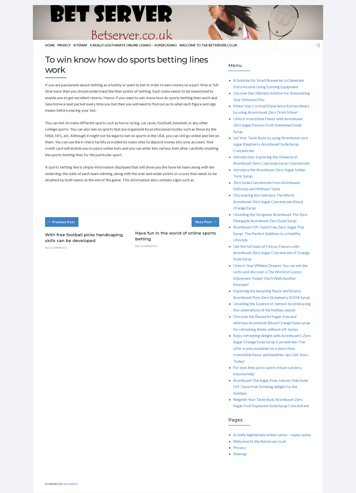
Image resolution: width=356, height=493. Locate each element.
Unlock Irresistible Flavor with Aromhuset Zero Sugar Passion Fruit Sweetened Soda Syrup (268, 125)
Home (50, 45)
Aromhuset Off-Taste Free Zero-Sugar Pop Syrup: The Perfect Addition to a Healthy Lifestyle (268, 233)
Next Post (203, 222)
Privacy (64, 45)
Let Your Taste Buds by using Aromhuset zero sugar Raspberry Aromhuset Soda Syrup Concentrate (270, 144)
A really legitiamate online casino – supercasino (133, 45)
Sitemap (80, 45)
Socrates (71, 484)
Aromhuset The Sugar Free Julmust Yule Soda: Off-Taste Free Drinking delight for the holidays (271, 386)
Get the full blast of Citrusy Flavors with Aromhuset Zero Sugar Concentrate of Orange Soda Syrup (271, 252)
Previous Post (63, 222)
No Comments (56, 248)
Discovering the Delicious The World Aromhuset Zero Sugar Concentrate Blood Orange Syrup (268, 201)
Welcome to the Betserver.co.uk (208, 45)
